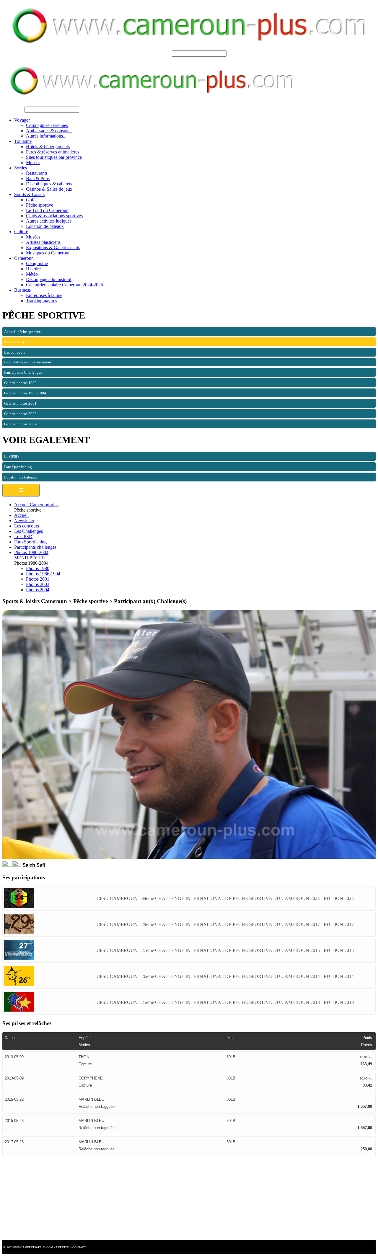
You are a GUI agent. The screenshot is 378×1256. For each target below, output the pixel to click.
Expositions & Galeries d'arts (53, 247)
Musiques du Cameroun (48, 252)
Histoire (33, 268)
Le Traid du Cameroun (47, 210)
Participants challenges (35, 547)
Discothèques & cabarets (49, 183)
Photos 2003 (37, 584)
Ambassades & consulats (49, 130)
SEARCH (161, 53)
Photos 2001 (37, 579)
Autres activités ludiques (48, 220)
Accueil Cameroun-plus (36, 504)
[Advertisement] (179, 1199)
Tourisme (23, 141)
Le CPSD (23, 536)
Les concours (26, 525)
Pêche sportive (39, 205)
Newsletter (24, 520)
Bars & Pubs (38, 178)
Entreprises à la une (44, 295)
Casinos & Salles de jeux (49, 189)
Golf (30, 199)
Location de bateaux (45, 226)
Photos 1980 (37, 568)
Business (22, 290)
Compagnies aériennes (47, 125)
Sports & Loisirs (29, 194)
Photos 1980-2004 (31, 552)
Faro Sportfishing (30, 541)
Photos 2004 (37, 589)
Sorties (20, 167)
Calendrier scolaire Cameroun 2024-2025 (64, 284)
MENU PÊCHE (29, 557)
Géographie (37, 263)
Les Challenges (28, 531)
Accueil (21, 515)
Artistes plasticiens (43, 242)
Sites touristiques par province (54, 157)
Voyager (22, 120)
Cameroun (24, 258)
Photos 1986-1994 (43, 573)
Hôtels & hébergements (48, 146)
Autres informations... (46, 135)
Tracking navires (41, 300)
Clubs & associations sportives (54, 215)
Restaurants (37, 173)
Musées (33, 162)
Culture (21, 231)
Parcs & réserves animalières (52, 151)
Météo (32, 274)
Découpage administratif (48, 279)
